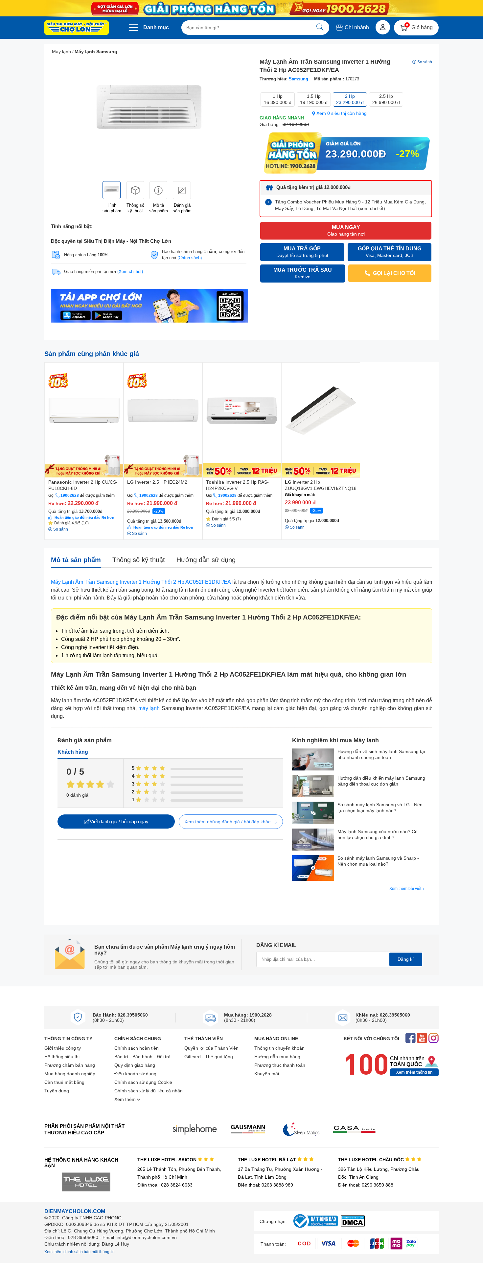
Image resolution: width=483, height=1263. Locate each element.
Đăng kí (406, 959)
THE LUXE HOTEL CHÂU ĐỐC (371, 1159)
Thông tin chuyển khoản (279, 1048)
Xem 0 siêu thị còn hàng (341, 113)
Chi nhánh (356, 27)
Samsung (298, 78)
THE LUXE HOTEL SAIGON (167, 1159)
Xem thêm (125, 1099)
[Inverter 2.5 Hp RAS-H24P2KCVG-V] (242, 420)
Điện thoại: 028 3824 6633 (165, 1185)
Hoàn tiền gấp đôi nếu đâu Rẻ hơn (84, 517)
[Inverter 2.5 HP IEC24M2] (163, 420)
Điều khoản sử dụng (135, 1073)
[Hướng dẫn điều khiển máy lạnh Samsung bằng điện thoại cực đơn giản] (313, 786)
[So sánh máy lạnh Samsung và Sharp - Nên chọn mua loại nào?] (313, 868)
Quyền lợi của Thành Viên (211, 1048)
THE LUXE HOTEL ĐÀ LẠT (267, 1159)
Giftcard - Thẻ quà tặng (208, 1056)
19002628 (69, 495)
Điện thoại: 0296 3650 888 (365, 1185)
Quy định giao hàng (134, 1065)
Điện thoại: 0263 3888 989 (265, 1185)
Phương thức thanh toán (279, 1065)
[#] (315, 1228)
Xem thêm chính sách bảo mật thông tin (79, 1252)
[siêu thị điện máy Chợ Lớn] (76, 28)
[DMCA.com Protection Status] (353, 1225)
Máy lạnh (61, 51)
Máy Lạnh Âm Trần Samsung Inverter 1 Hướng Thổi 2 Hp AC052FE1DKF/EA (141, 582)
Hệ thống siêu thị (62, 1056)
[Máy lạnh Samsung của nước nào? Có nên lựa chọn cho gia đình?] (313, 840)
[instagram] (433, 1038)
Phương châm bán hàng (69, 1065)
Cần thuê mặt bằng (64, 1082)
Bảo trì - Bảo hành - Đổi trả (142, 1056)
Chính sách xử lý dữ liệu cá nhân (148, 1090)
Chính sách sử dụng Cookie (143, 1082)
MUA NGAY (346, 230)
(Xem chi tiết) (130, 271)
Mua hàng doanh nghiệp (69, 1073)
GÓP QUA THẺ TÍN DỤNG (389, 252)
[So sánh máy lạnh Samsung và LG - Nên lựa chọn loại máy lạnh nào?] (313, 813)
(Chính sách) (189, 257)
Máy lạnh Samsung (96, 51)
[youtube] (422, 1038)
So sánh (424, 62)
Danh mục (156, 27)
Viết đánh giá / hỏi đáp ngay (119, 821)
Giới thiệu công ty (62, 1048)
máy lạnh (149, 708)
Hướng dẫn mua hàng (277, 1056)
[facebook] (410, 1038)
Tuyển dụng (56, 1090)
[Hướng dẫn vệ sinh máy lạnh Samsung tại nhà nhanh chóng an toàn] (313, 760)
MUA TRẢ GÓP (302, 252)
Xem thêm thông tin (414, 1072)
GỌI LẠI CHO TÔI (393, 273)
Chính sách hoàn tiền (136, 1048)
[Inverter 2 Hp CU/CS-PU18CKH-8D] (84, 420)
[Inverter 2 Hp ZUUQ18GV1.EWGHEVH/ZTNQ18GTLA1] (321, 420)
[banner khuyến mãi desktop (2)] (241, 8)
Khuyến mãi (266, 1073)
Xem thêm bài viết (405, 888)
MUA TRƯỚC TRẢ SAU (302, 273)
